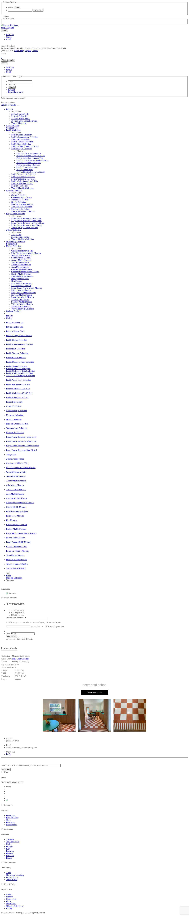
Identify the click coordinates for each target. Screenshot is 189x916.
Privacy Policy (12, 877)
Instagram (10, 851)
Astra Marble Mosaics (20, 267)
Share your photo (94, 692)
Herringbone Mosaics (20, 279)
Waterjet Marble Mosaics (21, 255)
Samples (9, 897)
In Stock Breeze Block (20, 118)
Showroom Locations (15, 875)
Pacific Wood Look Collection (23, 174)
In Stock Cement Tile (20, 114)
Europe (9, 908)
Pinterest (9, 853)
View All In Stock (18, 123)
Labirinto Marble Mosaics (21, 283)
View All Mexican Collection (23, 211)
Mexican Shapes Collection (22, 204)
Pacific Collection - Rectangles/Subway (32, 160)
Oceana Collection (18, 202)
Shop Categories (7, 27)
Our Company (10, 862)
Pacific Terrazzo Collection (22, 142)
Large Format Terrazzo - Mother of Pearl (27, 223)
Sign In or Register (8, 105)
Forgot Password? (15, 92)
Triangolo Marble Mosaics (22, 304)
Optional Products (13, 311)
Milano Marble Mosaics (21, 290)
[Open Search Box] (5, 53)
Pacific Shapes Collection (21, 149)
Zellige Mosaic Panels (20, 237)
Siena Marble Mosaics (20, 299)
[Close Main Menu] (18, 105)
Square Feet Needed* (15, 617)
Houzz (9, 858)
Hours (6, 772)
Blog (8, 849)
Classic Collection (18, 195)
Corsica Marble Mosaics (21, 274)
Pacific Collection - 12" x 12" (23, 179)
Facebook (10, 856)
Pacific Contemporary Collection (24, 137)
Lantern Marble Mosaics (21, 285)
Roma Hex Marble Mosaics (22, 297)
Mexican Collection (14, 190)
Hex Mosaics (16, 281)
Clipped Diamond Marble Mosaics (25, 272)
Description (11, 815)
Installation (10, 822)
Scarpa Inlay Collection (15, 241)
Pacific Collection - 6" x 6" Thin (24, 181)
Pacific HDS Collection (20, 139)
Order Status (11, 904)
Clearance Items (12, 125)
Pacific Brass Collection (21, 144)
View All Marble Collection (22, 309)
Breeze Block (11, 244)
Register (11, 90)
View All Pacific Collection (22, 188)
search (10, 7)
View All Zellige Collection (22, 239)
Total (8, 634)
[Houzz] (7, 800)
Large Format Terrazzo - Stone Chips (26, 221)
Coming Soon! (12, 128)
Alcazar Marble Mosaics (21, 260)
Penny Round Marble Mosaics (23, 292)
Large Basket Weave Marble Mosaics (26, 288)
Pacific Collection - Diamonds (28, 163)
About (8, 873)
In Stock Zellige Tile (19, 116)
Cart (8, 39)
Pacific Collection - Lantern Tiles (29, 158)
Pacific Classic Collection (21, 135)
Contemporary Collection (21, 197)
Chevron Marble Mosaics (21, 269)
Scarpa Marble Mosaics (20, 258)
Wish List (10, 35)
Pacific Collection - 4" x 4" (22, 183)
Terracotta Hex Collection (21, 207)
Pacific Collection (13, 130)
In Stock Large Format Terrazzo (24, 121)
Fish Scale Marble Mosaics (22, 276)
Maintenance (11, 825)
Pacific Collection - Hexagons (28, 153)
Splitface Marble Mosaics (21, 302)
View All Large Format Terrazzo (24, 227)
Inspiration (8, 829)
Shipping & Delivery (14, 906)
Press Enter (38, 10)
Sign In (9, 37)
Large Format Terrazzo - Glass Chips (26, 218)
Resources (8, 805)
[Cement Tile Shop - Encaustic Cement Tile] (9, 25)
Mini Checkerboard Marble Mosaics (26, 253)
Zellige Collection (13, 230)
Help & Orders (10, 884)
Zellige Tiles (16, 234)
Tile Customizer (12, 842)
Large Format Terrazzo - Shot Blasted (26, 225)
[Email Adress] (20, 82)
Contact (35, 50)
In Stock (9, 109)
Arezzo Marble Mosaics (21, 265)
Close (17, 8)
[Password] (20, 84)
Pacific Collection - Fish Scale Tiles (30, 156)
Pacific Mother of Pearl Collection (25, 146)
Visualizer (10, 839)
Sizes (8, 820)
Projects (28, 50)
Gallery (21, 50)
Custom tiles (11, 899)
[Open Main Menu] (2, 53)
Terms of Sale (11, 879)
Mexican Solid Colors (20, 209)
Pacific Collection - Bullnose (28, 165)
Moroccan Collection (19, 200)
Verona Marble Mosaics (21, 306)
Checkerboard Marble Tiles (22, 251)
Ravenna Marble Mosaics (21, 295)
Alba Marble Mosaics (20, 262)
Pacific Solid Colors (24, 169)
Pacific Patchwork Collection (23, 176)
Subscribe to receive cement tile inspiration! (18, 765)
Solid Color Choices (20, 659)
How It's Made (12, 818)
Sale (16, 50)
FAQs (8, 754)
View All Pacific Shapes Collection (30, 172)
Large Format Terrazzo (15, 214)
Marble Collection (13, 246)
